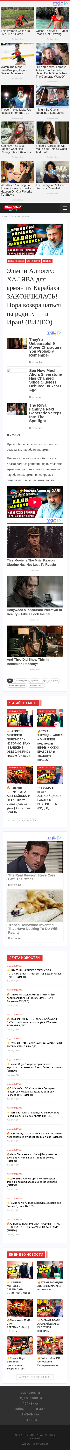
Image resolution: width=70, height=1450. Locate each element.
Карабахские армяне (17, 685)
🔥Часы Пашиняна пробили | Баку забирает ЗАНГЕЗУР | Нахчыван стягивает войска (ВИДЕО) (33, 1157)
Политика (30, 1403)
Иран (45, 680)
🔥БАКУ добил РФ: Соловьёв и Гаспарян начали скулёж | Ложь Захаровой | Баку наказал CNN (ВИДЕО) (31, 1091)
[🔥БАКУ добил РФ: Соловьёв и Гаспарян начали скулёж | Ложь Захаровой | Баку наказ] (50, 1345)
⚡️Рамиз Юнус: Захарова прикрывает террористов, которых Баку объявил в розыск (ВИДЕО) (35, 1067)
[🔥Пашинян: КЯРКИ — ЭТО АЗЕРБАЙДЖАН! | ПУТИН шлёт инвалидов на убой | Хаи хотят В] (20, 775)
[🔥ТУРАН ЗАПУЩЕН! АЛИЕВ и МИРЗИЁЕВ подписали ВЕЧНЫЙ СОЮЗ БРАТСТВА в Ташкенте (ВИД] (50, 718)
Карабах (54, 680)
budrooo (43, 1444)
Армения (34, 680)
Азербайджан (21, 680)
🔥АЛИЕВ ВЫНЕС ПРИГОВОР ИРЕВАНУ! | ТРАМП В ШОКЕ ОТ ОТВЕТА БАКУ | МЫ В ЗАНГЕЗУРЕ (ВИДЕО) (34, 1227)
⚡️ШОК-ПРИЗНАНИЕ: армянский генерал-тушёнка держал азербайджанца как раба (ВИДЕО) (32, 1182)
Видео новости (16, 261)
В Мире (41, 1409)
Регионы (30, 1419)
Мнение (47, 261)
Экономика (30, 1414)
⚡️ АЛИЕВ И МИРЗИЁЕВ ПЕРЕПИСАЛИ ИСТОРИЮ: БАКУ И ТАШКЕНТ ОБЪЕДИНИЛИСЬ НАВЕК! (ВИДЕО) (34, 973)
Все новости (33, 261)
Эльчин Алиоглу (36, 685)
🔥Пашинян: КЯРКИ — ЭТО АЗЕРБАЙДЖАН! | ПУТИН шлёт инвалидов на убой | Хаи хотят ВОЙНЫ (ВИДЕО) (33, 1022)
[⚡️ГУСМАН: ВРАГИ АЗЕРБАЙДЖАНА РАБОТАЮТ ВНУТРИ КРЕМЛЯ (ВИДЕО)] (50, 775)
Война (19, 1409)
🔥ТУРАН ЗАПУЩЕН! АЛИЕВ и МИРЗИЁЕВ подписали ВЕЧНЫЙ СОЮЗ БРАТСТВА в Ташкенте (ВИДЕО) (31, 998)
